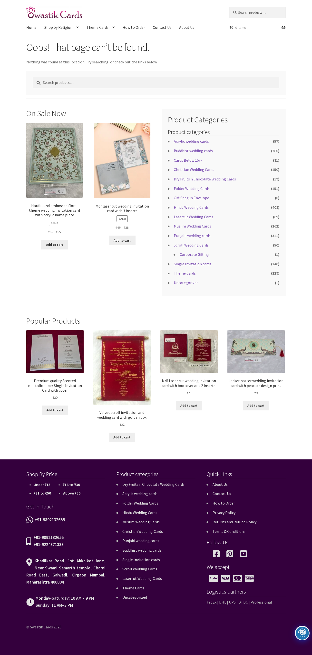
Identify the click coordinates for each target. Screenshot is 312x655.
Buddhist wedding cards (193, 150)
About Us (186, 27)
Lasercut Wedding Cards (193, 216)
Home (31, 27)
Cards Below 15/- (188, 160)
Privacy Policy (224, 512)
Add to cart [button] (54, 244)
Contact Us (162, 27)
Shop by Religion (58, 27)
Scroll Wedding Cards (191, 245)
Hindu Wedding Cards (191, 207)
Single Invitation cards (192, 263)
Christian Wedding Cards (194, 169)
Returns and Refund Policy (234, 521)
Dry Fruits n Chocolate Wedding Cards (205, 179)
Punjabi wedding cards (192, 235)
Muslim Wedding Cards (192, 226)
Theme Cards (97, 27)
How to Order (134, 27)
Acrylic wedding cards (191, 141)
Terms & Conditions (229, 531)
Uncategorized (186, 282)
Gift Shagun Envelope (191, 197)
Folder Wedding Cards (192, 188)
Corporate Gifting (194, 254)
